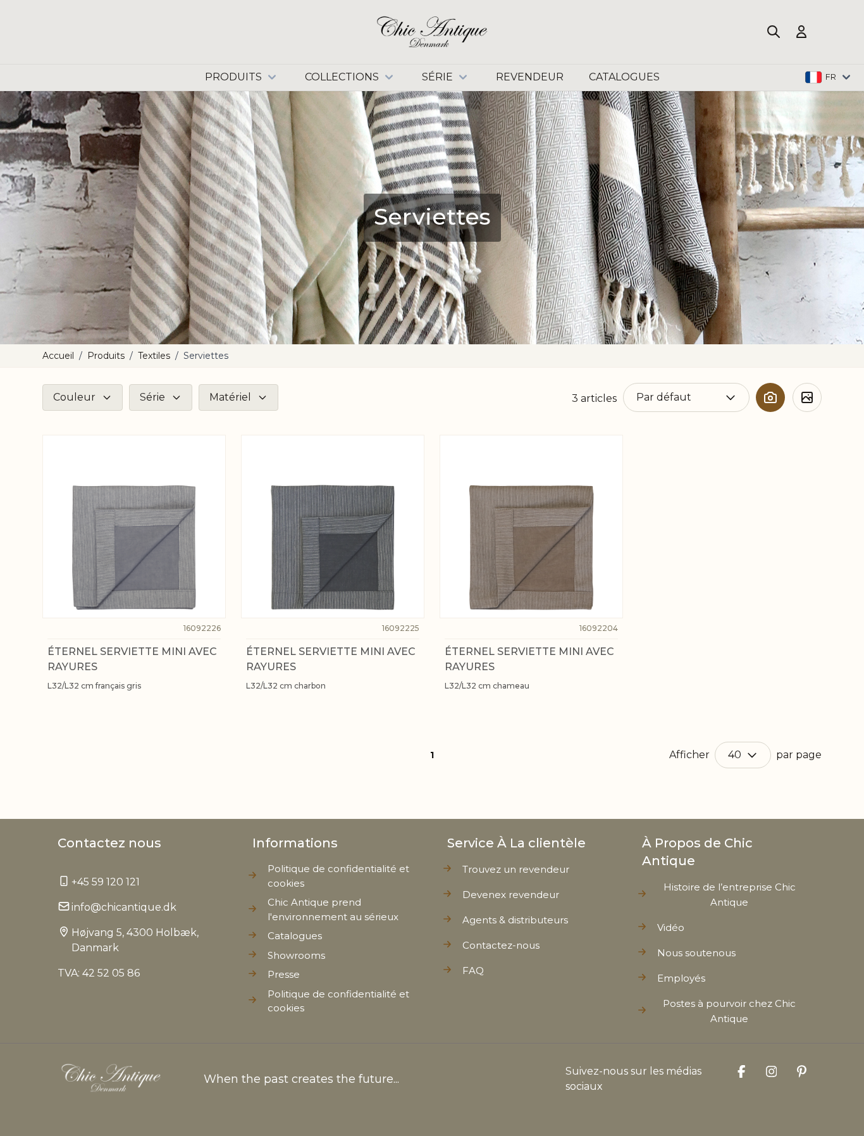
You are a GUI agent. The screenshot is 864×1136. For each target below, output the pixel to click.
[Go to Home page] (432, 32)
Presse (284, 974)
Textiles (154, 355)
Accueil (58, 355)
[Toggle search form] (773, 31)
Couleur (74, 397)
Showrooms (296, 955)
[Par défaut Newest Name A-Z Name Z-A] (686, 397)
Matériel (230, 397)
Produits (233, 77)
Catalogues (295, 936)
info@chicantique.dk (123, 907)
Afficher (689, 755)
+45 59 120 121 (105, 882)
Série (437, 77)
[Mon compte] (801, 31)
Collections (342, 77)
